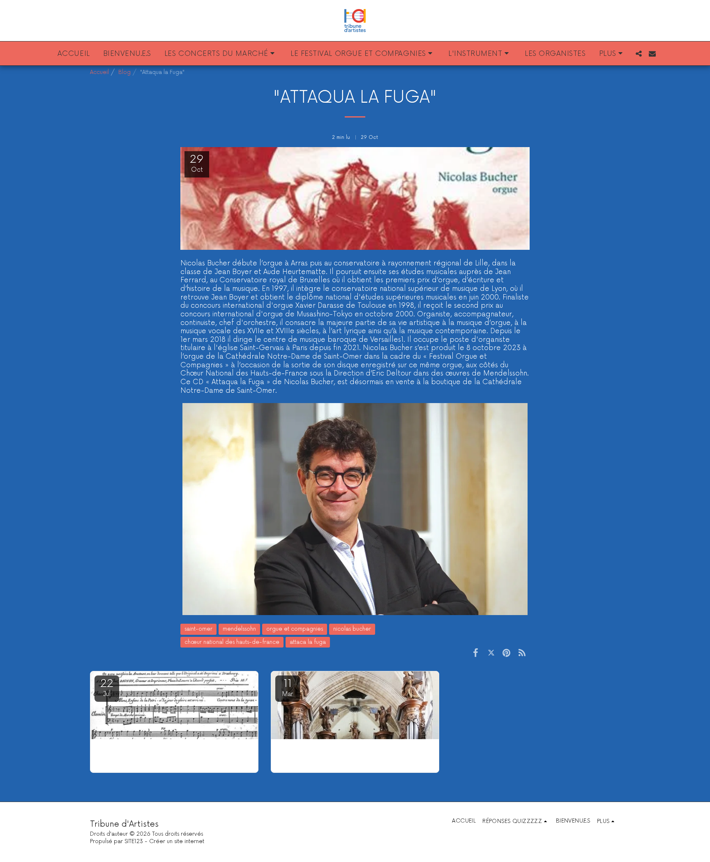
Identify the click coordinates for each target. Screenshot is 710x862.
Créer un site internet (176, 841)
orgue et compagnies (294, 629)
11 (287, 687)
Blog (124, 72)
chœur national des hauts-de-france (231, 642)
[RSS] (522, 653)
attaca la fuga (308, 642)
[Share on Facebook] (475, 653)
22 (106, 687)
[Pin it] (506, 653)
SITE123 (133, 841)
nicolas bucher (352, 629)
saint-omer (198, 629)
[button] (221, 53)
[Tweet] (491, 653)
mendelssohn (239, 629)
